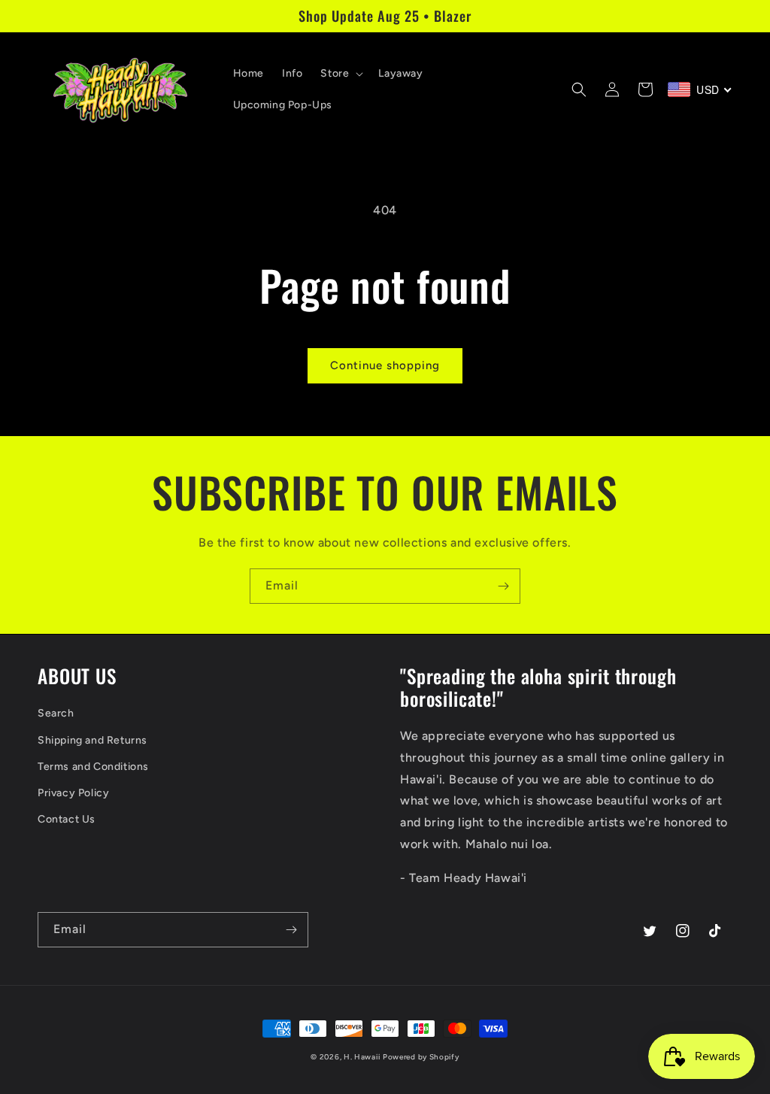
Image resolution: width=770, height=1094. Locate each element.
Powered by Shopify (421, 1057)
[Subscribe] (503, 586)
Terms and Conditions (93, 766)
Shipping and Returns (92, 740)
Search (56, 713)
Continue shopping (385, 365)
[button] (340, 73)
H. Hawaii (362, 1057)
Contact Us (66, 819)
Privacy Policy (73, 792)
